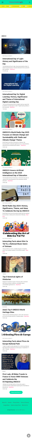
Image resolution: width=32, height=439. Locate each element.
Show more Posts (15, 392)
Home (3, 6)
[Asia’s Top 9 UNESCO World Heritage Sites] (16, 297)
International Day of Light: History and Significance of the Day (15, 61)
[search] (30, 2)
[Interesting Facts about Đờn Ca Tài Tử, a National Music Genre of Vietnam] (16, 229)
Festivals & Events (7, 91)
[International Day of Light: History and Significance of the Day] (16, 46)
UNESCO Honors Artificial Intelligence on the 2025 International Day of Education (15, 172)
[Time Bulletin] (16, 2)
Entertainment (15, 6)
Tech (24, 6)
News (7, 6)
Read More (12, 69)
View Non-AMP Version (20, 409)
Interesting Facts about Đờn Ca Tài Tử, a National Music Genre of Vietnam (15, 243)
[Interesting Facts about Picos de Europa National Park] (16, 329)
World (4, 371)
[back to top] (29, 435)
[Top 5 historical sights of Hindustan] (16, 264)
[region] (16, 21)
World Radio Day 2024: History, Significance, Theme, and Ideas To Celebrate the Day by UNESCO (16, 208)
